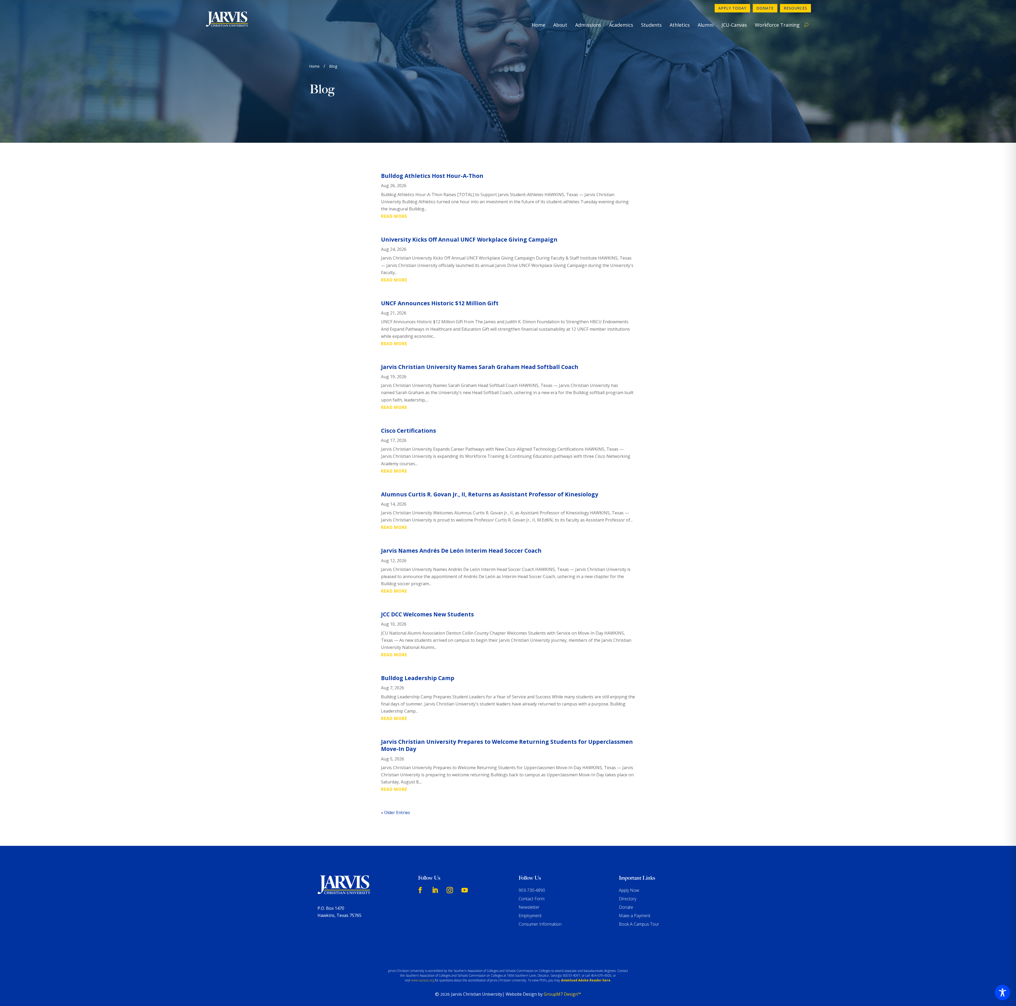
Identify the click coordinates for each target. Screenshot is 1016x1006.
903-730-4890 (532, 890)
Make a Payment (634, 916)
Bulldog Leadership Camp (417, 678)
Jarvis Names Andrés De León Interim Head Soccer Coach (461, 550)
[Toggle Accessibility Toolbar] (1002, 992)
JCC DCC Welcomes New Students (427, 614)
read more (394, 216)
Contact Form (532, 899)
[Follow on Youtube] (464, 890)
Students (651, 25)
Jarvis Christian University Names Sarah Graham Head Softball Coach (479, 367)
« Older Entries (395, 812)
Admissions (588, 25)
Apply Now (629, 890)
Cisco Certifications (408, 430)
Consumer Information (540, 924)
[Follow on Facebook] (420, 890)
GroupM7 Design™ (562, 994)
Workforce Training (777, 25)
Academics (621, 25)
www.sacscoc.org (422, 980)
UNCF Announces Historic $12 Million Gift (439, 303)
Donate (765, 8)
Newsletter (529, 907)
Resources (795, 8)
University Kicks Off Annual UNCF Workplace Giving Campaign (469, 239)
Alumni (706, 25)
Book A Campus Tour (639, 924)
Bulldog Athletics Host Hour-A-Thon (432, 175)
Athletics (680, 25)
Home (538, 25)
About (560, 25)
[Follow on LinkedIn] (435, 890)
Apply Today (732, 8)
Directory (627, 899)
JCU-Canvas (734, 25)
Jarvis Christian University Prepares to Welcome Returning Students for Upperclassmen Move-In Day (507, 745)
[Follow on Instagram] (449, 890)
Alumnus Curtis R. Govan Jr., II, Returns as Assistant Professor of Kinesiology (489, 494)
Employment (530, 916)
